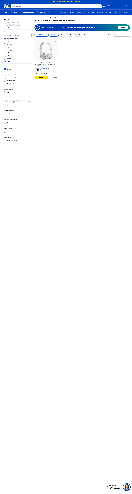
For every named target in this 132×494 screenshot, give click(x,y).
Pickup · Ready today (13, 22)
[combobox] (121, 35)
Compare (54, 77)
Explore (123, 27)
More (125, 12)
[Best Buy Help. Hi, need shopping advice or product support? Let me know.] (127, 487)
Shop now (77, 1)
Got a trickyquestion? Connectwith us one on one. (115, 487)
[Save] (55, 41)
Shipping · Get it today (13, 25)
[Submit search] (100, 6)
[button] (108, 6)
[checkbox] (41, 35)
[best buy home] (7, 6)
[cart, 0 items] (126, 6)
